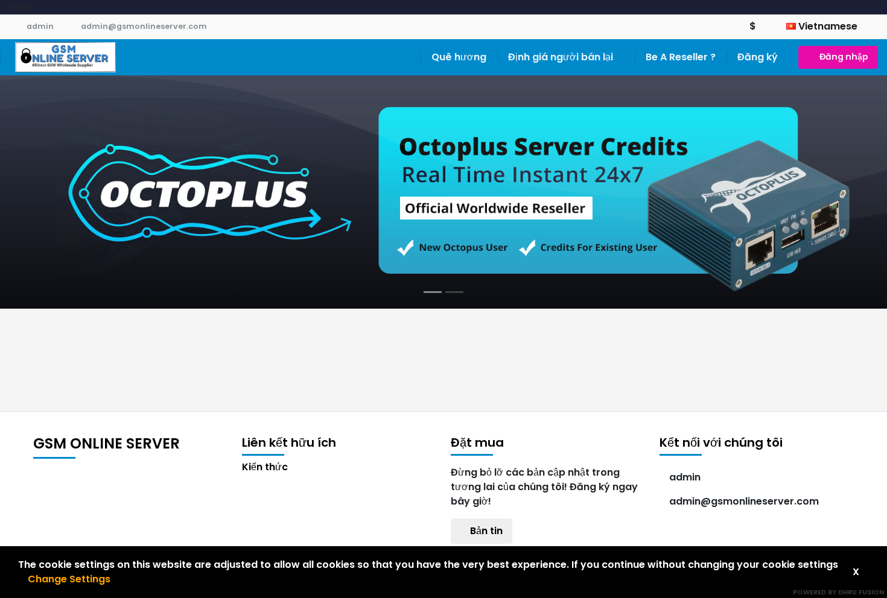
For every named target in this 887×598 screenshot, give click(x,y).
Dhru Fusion (861, 592)
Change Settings (69, 579)
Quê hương (458, 57)
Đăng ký (757, 57)
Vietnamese (828, 26)
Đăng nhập (843, 57)
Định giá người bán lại (561, 57)
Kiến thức (265, 467)
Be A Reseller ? (681, 57)
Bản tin (485, 531)
